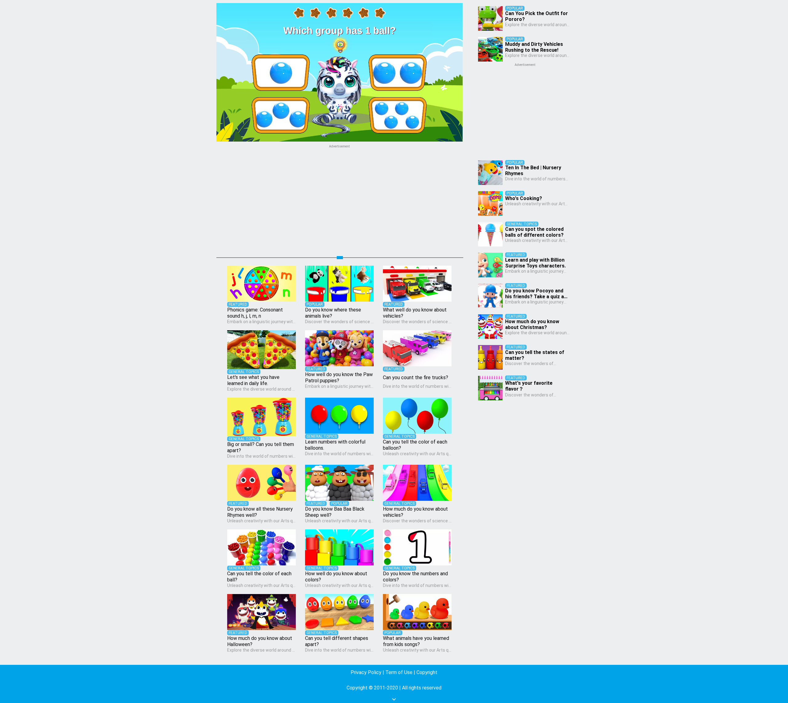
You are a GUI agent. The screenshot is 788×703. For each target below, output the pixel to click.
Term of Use (398, 672)
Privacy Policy (366, 672)
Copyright (426, 672)
